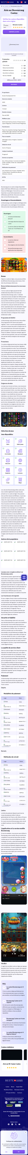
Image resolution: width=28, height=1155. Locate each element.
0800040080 (15, 1116)
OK (19, 1151)
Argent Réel (19, 1086)
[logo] (7, 2)
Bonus (12, 1086)
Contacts (19, 1092)
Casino (7, 1086)
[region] (14, 137)
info (6, 1151)
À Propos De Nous (10, 1092)
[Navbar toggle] (25, 2)
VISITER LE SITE (14, 32)
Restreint (14, 84)
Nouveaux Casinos (19, 1089)
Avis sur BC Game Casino (12, 1064)
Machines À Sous (8, 1089)
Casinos (7, 6)
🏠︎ (2, 6)
